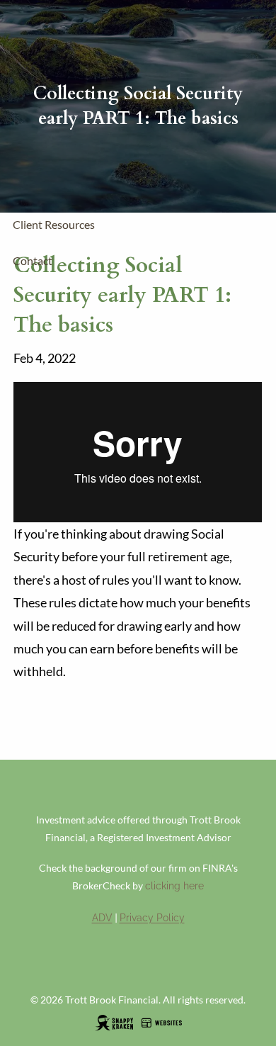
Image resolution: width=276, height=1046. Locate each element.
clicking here (174, 886)
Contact (32, 260)
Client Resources (54, 224)
